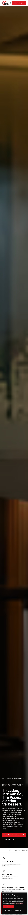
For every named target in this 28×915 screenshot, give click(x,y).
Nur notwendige (8, 910)
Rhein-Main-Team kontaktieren (14, 834)
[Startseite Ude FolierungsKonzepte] (5, 3)
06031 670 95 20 (9, 840)
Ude (3, 778)
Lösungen (9, 778)
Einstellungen (18, 910)
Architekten (17, 850)
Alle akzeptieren (9, 906)
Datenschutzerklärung (17, 903)
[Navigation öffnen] (10, 3)
